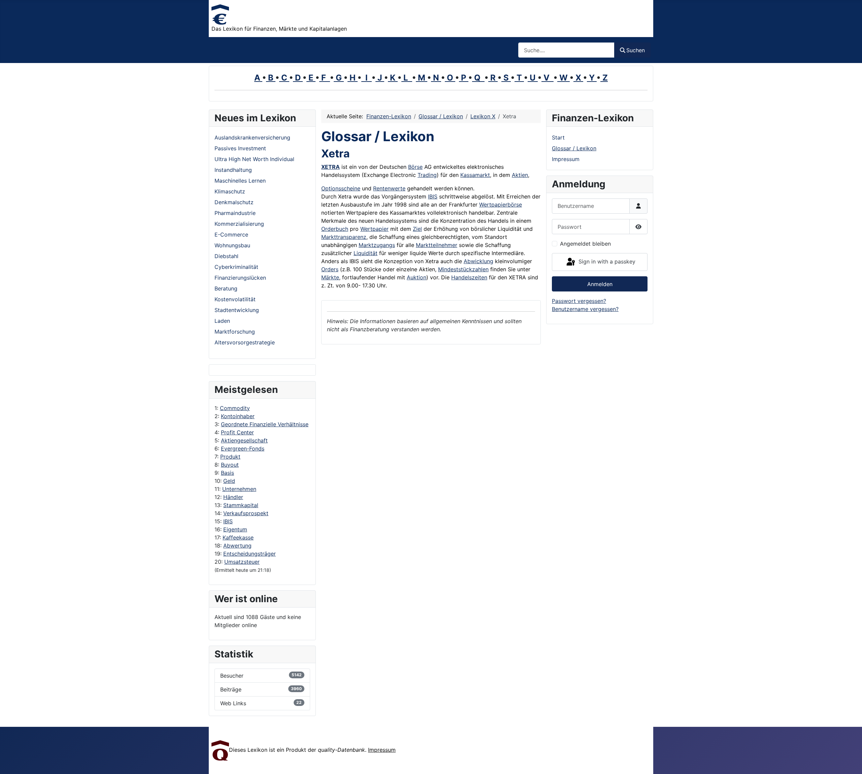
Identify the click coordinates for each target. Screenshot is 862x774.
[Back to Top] (850, 761)
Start (558, 137)
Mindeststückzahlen (463, 269)
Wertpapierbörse (500, 204)
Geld (229, 480)
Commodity (235, 408)
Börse (415, 166)
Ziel (417, 228)
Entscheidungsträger (249, 553)
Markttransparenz (343, 237)
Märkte (330, 277)
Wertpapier (374, 228)
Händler (233, 497)
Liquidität (365, 253)
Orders (329, 269)
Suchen (635, 50)
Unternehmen (239, 489)
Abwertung (237, 545)
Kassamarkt (475, 175)
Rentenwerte (389, 188)
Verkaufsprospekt (245, 513)
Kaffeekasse (238, 537)
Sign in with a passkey (606, 261)
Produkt (230, 456)
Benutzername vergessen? (585, 309)
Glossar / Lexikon (574, 148)
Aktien (520, 175)
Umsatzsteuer (242, 561)
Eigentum (235, 529)
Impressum (565, 159)
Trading (427, 175)
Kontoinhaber (238, 416)
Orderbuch (334, 228)
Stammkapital (240, 505)
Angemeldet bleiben (585, 243)
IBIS (228, 521)
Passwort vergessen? (579, 301)
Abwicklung (478, 261)
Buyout (230, 464)
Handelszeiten (469, 277)
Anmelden (599, 284)
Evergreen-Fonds (242, 448)
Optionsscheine (340, 188)
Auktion (416, 277)
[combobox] (566, 50)
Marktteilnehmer (436, 245)
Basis (227, 472)
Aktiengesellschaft (244, 440)
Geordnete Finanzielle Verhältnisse (264, 424)
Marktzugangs (377, 245)
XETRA (330, 166)
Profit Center (237, 432)
